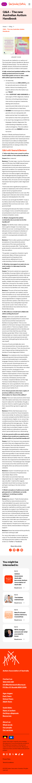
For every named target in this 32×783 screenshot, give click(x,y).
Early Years (7, 696)
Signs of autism (9, 710)
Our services (8, 730)
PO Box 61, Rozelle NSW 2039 (14, 687)
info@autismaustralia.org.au (14, 685)
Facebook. (19, 541)
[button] (29, 4)
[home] (17, 4)
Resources (7, 716)
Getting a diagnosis (11, 713)
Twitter (11, 541)
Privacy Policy (6, 759)
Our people (7, 728)
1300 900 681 (8, 682)
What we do (7, 725)
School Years (8, 699)
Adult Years (7, 702)
